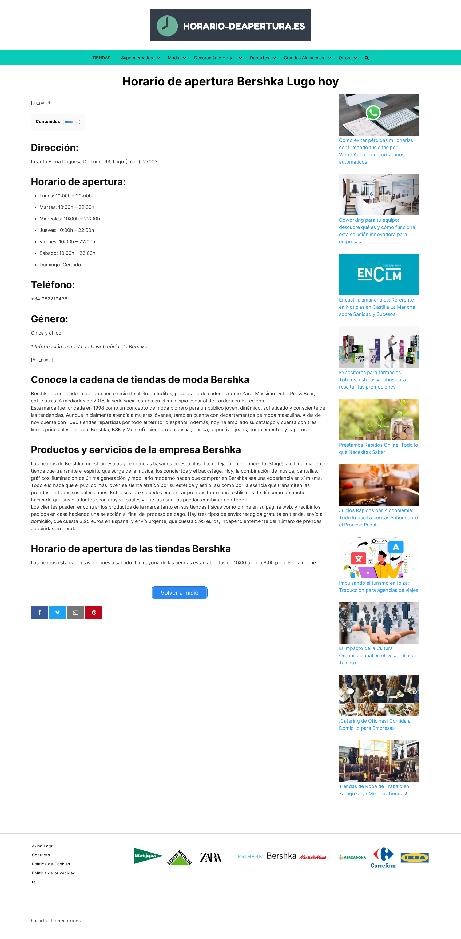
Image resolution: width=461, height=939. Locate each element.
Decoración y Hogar (214, 57)
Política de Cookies (51, 864)
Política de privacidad (54, 873)
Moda (173, 57)
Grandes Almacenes (304, 57)
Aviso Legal (43, 845)
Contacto (41, 855)
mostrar (71, 122)
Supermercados (137, 57)
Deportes (259, 57)
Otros (344, 57)
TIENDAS (101, 57)
